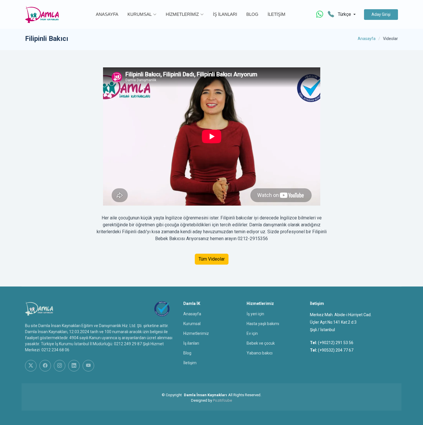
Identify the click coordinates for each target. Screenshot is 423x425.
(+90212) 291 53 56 (335, 342)
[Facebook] (45, 365)
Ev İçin (252, 333)
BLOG (252, 14)
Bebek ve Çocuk (261, 343)
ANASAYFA (107, 14)
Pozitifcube (222, 400)
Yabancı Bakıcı (260, 353)
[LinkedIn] (74, 365)
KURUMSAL (139, 14)
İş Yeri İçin (255, 314)
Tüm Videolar (212, 259)
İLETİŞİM (276, 14)
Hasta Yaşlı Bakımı (263, 324)
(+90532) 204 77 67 (335, 350)
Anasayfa (367, 38)
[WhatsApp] (319, 14)
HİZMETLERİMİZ (182, 14)
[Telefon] (331, 14)
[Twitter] (31, 365)
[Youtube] (88, 365)
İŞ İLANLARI (225, 14)
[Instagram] (59, 365)
